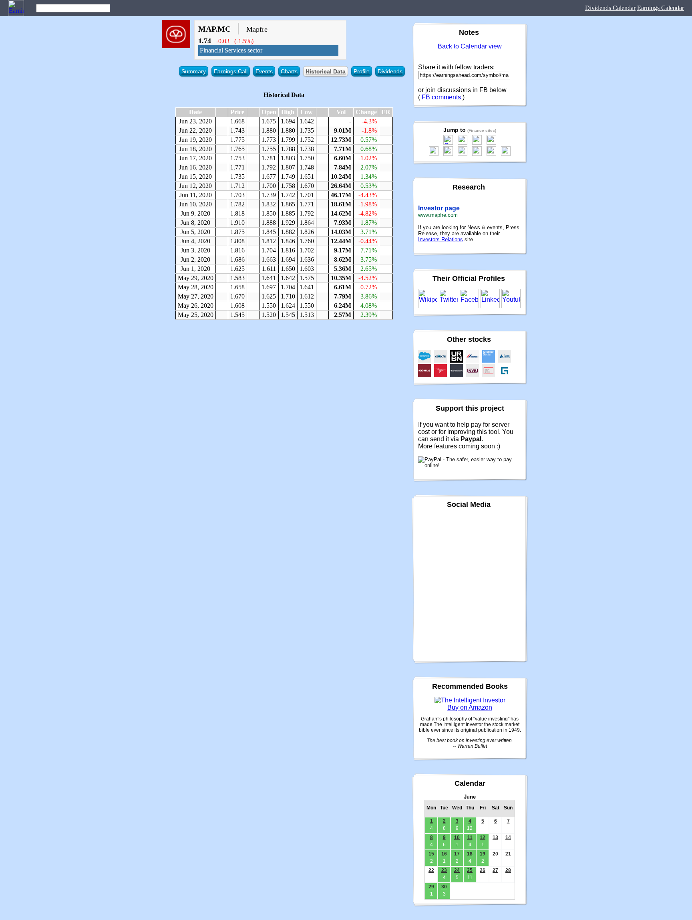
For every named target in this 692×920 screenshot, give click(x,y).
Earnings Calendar (660, 7)
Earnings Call (230, 71)
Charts (289, 71)
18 (470, 854)
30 (444, 887)
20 (495, 854)
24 (457, 870)
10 (457, 837)
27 (495, 870)
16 (444, 854)
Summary (193, 71)
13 (495, 837)
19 (482, 854)
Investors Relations (440, 239)
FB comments (441, 97)
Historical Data (326, 71)
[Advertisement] (284, 384)
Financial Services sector (231, 50)
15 (431, 854)
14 (508, 837)
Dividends (390, 71)
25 (470, 870)
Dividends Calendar (610, 7)
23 (444, 870)
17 (457, 854)
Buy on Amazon (469, 707)
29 (431, 887)
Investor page (439, 208)
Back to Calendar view (470, 46)
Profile (362, 71)
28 (508, 870)
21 (508, 854)
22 (431, 870)
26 (482, 870)
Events (264, 71)
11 (470, 837)
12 (482, 837)
